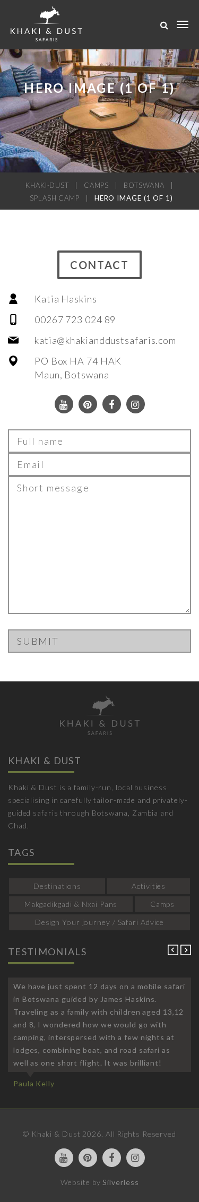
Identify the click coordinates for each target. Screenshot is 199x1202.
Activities (149, 885)
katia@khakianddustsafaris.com (105, 340)
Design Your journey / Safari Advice (100, 922)
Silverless (120, 1182)
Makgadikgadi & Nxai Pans (71, 904)
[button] (174, 952)
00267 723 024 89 (75, 319)
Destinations (57, 885)
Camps (162, 904)
